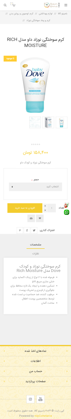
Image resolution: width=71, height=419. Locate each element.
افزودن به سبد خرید (25, 208)
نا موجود (10, 59)
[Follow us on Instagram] (30, 399)
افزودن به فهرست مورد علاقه (40, 218)
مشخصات (35, 244)
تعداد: (61, 208)
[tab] (36, 245)
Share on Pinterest (20, 230)
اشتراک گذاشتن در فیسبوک (27, 230)
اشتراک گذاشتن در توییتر (34, 230)
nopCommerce (43, 416)
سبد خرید (11, 3)
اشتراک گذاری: (47, 230)
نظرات (35, 253)
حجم (36, 180)
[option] (61, 126)
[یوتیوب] (41, 399)
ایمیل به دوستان (31, 218)
